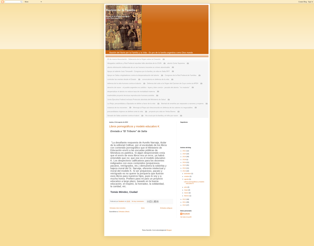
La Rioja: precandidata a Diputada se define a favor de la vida (131, 103)
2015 (184, 165)
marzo (186, 193)
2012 (184, 199)
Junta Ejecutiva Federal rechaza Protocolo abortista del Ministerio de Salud (136, 99)
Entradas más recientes (117, 208)
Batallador (186, 214)
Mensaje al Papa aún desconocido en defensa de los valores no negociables (163, 108)
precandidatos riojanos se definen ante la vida (125, 111)
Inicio (143, 208)
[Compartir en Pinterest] (157, 201)
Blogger (169, 230)
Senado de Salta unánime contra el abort (123, 115)
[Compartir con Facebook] (155, 201)
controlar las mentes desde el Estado (121, 79)
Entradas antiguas (166, 208)
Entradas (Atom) (124, 211)
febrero (186, 196)
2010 (184, 205)
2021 (184, 151)
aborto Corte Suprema (176, 63)
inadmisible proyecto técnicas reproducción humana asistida (130, 95)
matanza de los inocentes (117, 108)
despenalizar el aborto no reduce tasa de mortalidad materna (131, 91)
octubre (187, 176)
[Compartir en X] (153, 201)
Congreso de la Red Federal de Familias (180, 75)
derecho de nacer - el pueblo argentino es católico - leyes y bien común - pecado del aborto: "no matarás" (148, 87)
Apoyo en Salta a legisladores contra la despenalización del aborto (133, 75)
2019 (184, 156)
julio (185, 187)
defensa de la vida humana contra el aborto (124, 83)
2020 (184, 154)
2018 (184, 159)
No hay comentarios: (138, 201)
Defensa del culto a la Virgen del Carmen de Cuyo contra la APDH (172, 83)
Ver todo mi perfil (185, 217)
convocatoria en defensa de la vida (155, 79)
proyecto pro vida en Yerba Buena (162, 111)
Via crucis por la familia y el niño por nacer (161, 115)
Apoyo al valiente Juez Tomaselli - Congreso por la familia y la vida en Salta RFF (138, 71)
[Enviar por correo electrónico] (148, 201)
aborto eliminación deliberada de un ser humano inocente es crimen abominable (138, 67)
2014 (184, 168)
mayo (186, 190)
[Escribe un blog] (150, 201)
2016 (184, 162)
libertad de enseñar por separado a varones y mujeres (182, 103)
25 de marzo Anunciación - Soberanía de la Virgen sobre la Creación (134, 59)
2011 (184, 202)
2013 (184, 171)
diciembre (187, 173)
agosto (186, 179)
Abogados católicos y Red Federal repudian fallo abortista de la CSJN (134, 63)
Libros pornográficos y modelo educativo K (134, 126)
